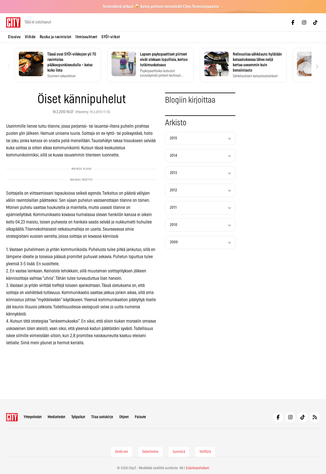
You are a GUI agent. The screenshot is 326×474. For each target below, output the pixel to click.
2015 (173, 138)
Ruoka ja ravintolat (56, 37)
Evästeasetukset (197, 468)
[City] (12, 417)
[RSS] (315, 417)
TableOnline (150, 452)
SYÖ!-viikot (110, 37)
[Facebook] (292, 22)
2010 (173, 225)
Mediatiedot (56, 417)
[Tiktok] (315, 22)
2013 (173, 173)
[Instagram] (304, 22)
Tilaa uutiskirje (102, 417)
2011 (173, 207)
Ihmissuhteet (86, 37)
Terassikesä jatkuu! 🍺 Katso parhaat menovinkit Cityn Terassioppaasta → (163, 7)
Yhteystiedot (33, 417)
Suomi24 (179, 452)
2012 (173, 190)
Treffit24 (205, 452)
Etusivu (14, 37)
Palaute (140, 417)
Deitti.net (121, 452)
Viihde (30, 37)
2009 (174, 242)
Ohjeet (124, 417)
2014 (173, 155)
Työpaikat (78, 417)
